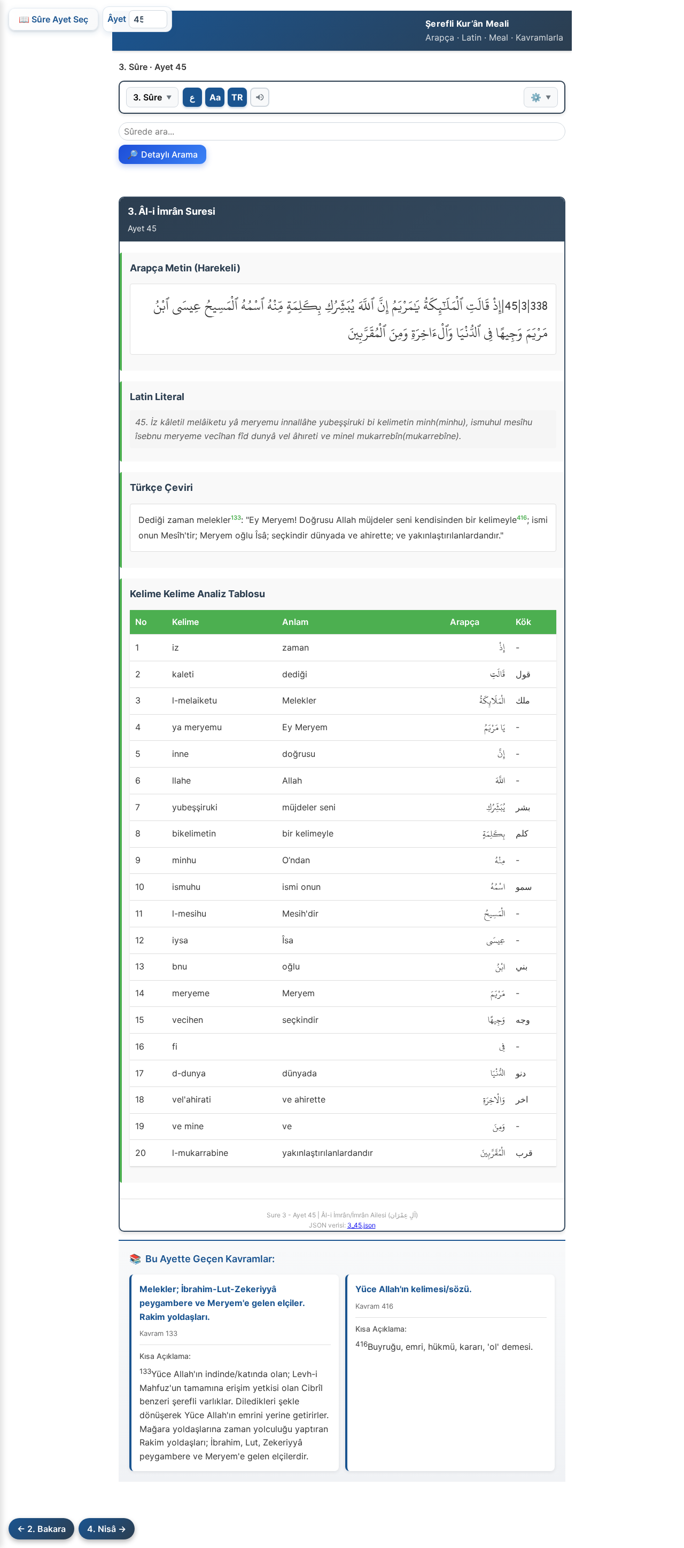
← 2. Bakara (41, 1528)
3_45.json (361, 1225)
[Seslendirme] (259, 97)
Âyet (116, 18)
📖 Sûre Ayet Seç (53, 19)
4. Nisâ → (106, 1528)
